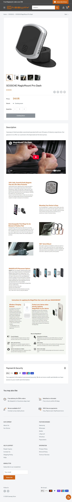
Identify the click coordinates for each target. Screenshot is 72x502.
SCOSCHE (11, 14)
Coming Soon (21, 115)
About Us (6, 425)
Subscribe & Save (62, 2)
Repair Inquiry (8, 449)
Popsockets (42, 439)
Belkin (41, 431)
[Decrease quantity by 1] (15, 109)
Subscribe (9, 477)
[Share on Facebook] (54, 92)
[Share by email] (64, 92)
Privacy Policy (43, 449)
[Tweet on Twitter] (61, 92)
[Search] (57, 7)
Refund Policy (43, 452)
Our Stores (7, 428)
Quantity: (9, 109)
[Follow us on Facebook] (5, 491)
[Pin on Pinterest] (58, 92)
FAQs (5, 457)
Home (5, 14)
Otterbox (42, 436)
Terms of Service (44, 454)
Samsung (42, 425)
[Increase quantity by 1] (24, 109)
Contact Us (7, 452)
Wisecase (42, 428)
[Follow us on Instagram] (8, 491)
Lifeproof (42, 434)
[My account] (63, 7)
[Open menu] (4, 7)
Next (66, 14)
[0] (67, 7)
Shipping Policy (8, 454)
